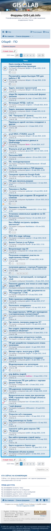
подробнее (34, 530)
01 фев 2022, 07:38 (39, 447)
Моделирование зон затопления (23, 364)
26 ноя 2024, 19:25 (39, 136)
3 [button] (27, 55)
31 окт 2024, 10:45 (41, 151)
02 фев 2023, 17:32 (40, 332)
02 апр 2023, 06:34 (39, 307)
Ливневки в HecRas (17, 189)
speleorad (29, 191)
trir (26, 126)
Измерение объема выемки (21, 452)
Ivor (27, 401)
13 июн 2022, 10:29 (40, 391)
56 (24, 273)
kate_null (29, 391)
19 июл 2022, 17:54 (40, 376)
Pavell (28, 244)
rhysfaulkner (30, 199)
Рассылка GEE (15, 155)
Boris (28, 144)
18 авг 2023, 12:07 (35, 251)
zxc (27, 259)
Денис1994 (29, 151)
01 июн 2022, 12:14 (36, 401)
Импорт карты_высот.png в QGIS (24, 351)
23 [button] (39, 55)
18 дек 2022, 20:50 (38, 339)
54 (18, 273)
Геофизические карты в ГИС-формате (26, 168)
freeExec (29, 376)
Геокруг (43, 515)
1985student (30, 408)
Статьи (21, 511)
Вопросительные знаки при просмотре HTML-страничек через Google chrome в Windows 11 (27, 397)
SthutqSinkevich (31, 422)
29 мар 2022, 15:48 (38, 433)
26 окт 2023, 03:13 (42, 199)
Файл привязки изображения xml (24, 299)
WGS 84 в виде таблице (19, 236)
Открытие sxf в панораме (20, 414)
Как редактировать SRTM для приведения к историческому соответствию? (28, 313)
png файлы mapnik (17, 374)
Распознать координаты (20, 305)
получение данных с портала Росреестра (28, 267)
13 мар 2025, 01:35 (38, 111)
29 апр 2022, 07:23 (38, 416)
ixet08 (28, 433)
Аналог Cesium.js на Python (21, 242)
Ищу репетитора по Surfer (20, 421)
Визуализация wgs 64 (18, 249)
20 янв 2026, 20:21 (39, 90)
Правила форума (9, 46)
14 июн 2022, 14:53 (36, 384)
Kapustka (29, 332)
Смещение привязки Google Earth (24, 174)
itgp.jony (28, 117)
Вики (16, 514)
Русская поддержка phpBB (26, 506)
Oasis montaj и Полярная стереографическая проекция (22, 65)
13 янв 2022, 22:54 (38, 454)
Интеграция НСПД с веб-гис (21, 103)
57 (26, 273)
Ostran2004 (30, 316)
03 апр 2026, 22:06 (39, 80)
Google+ (33, 10)
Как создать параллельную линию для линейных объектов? (26, 329)
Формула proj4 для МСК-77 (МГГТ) (24, 149)
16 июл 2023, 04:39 (36, 259)
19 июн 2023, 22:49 (42, 288)
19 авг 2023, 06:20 (39, 238)
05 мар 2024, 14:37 (39, 176)
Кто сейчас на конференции (14, 475)
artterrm (28, 157)
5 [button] (33, 55)
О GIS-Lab (14, 511)
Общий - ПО (9, 41)
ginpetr (28, 347)
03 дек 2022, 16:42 (39, 353)
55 (21, 273)
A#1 (27, 384)
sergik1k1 (29, 105)
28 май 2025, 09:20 (41, 105)
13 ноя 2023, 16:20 (40, 191)
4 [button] (30, 55)
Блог (21, 514)
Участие (27, 513)
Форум (7, 514)
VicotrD (28, 324)
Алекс (28, 416)
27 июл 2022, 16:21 (41, 366)
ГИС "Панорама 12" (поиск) (21, 116)
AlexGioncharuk (31, 183)
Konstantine (30, 281)
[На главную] (25, 4)
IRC (26, 514)
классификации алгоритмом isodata (25, 337)
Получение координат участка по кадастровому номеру (24, 256)
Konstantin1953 (31, 209)
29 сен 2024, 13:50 (39, 157)
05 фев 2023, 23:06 (39, 324)
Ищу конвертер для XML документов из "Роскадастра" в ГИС (27, 291)
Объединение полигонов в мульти (24, 389)
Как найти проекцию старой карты (24, 437)
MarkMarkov (30, 226)
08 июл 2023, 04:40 (39, 269)
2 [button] (24, 55)
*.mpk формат (15, 406)
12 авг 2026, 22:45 (38, 68)
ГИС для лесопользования (21, 181)
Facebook (21, 10)
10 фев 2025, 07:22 (36, 126)
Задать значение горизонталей (23, 88)
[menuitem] (8, 32)
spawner (29, 238)
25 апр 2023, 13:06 (35, 294)
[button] (17, 55)
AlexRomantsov (31, 439)
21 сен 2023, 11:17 (39, 218)
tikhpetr (28, 68)
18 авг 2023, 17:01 (37, 244)
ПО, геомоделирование (19, 162)
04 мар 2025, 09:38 (39, 117)
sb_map (28, 98)
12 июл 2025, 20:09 (39, 98)
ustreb (28, 111)
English (41, 10)
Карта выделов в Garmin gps (22, 445)
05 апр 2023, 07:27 (38, 301)
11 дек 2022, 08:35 (38, 347)
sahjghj (28, 339)
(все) (11, 514)
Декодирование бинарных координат (26, 358)
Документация (10, 513)
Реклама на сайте (11, 516)
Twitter (11, 10)
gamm (28, 170)
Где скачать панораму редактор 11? (25, 322)
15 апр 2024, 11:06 (38, 170)
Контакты (19, 513)
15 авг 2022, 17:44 (38, 360)
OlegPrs (28, 353)
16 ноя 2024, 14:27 (37, 144)
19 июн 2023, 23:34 (42, 281)
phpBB (21, 504)
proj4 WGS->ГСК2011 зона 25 (21, 134)
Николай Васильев (32, 164)
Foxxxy (28, 218)
